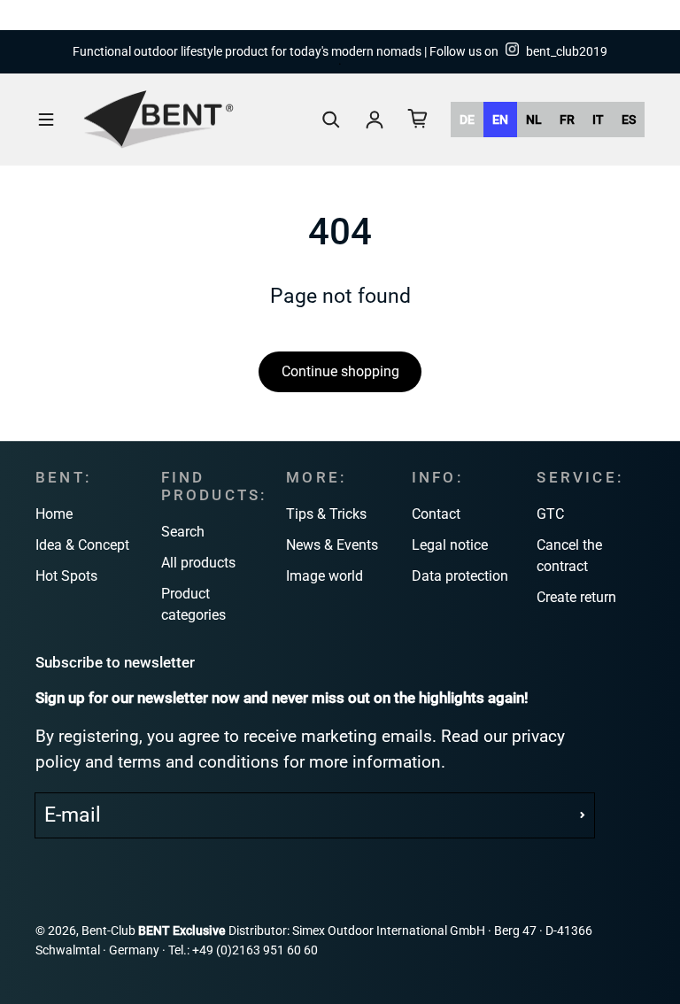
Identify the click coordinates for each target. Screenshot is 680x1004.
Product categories (193, 604)
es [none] (629, 119)
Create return (576, 597)
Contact (436, 514)
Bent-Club (108, 930)
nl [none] (534, 119)
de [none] (467, 119)
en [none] (500, 119)
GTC (550, 514)
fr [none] (567, 119)
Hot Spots (66, 576)
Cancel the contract (569, 556)
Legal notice (450, 545)
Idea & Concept (82, 545)
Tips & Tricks (326, 514)
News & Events (332, 545)
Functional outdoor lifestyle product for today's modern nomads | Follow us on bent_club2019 (340, 51)
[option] (467, 119)
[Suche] (331, 119)
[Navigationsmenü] (46, 119)
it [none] (598, 119)
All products (198, 562)
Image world (324, 576)
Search (183, 531)
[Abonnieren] (582, 815)
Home (54, 514)
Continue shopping (340, 371)
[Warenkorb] (418, 118)
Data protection (460, 576)
